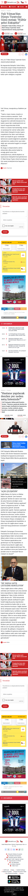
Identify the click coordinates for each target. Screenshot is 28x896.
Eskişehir (13, 6)
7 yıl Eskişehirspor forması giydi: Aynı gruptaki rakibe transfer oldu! (17, 334)
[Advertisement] (14, 91)
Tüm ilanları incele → (22, 242)
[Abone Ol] (26, 54)
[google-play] (14, 882)
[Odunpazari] (14, 289)
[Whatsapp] (22, 849)
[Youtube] (17, 849)
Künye (12, 870)
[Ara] (25, 2)
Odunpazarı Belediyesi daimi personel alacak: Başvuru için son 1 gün (17, 340)
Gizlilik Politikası (21, 870)
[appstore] (14, 877)
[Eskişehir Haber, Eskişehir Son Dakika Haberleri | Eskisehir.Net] (14, 2)
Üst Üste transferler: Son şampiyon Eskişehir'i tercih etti (17, 351)
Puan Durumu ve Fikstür (15, 860)
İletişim (22, 873)
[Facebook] (5, 849)
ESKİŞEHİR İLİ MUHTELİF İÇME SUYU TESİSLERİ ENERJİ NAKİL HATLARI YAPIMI (16, 329)
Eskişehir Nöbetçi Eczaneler (15, 854)
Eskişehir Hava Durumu (15, 855)
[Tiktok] (19, 849)
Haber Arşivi (15, 865)
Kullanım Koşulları (7, 871)
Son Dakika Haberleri (15, 864)
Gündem (21, 6)
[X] (8, 849)
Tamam (14, 894)
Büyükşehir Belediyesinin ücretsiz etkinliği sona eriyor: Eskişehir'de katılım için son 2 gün (17, 346)
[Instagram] (11, 849)
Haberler (3, 10)
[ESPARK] (14, 372)
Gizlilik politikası (19, 891)
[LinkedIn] (14, 849)
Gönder (5, 232)
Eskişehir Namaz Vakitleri (15, 857)
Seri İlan (5, 6)
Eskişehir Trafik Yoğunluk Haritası (15, 859)
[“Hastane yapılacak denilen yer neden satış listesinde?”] (14, 426)
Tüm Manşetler (15, 862)
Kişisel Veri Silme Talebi (20, 871)
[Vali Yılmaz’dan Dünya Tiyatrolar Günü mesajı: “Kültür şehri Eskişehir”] (14, 44)
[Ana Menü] (2, 2)
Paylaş (5, 54)
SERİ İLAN (6, 870)
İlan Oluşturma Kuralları (11, 873)
